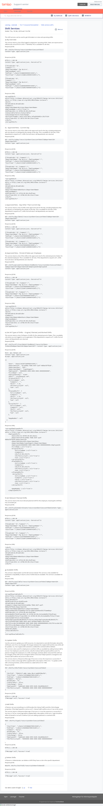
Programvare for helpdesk (47, 802)
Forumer (29, 11)
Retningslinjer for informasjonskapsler (84, 797)
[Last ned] (47, 390)
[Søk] (5, 16)
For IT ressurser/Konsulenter (29, 25)
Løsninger (17, 11)
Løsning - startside (11, 25)
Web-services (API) (47, 25)
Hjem (5, 11)
